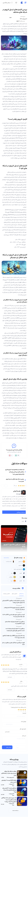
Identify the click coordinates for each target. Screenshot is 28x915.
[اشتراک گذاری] (5, 485)
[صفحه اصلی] (22, 3)
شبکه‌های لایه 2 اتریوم (10, 280)
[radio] (18, 710)
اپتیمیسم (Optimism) (14, 215)
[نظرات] (2, 485)
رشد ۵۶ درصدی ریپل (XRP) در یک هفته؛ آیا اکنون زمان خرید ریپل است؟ (14, 636)
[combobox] (14, 732)
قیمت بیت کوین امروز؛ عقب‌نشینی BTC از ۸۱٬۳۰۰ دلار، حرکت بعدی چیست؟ (13, 615)
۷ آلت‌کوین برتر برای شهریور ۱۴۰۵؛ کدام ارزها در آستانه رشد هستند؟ (14, 608)
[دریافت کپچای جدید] (14, 747)
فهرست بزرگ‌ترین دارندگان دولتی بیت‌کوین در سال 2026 (13, 644)
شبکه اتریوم (23, 130)
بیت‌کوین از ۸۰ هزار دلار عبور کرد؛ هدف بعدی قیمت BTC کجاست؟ (15, 622)
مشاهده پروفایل (21, 512)
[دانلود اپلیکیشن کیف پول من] (16, 2)
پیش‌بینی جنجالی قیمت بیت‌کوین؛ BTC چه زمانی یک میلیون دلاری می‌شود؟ (13, 601)
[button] (25, 2)
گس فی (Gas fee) (20, 138)
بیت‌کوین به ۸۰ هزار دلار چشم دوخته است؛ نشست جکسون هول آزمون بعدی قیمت (15, 629)
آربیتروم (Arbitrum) (10, 210)
